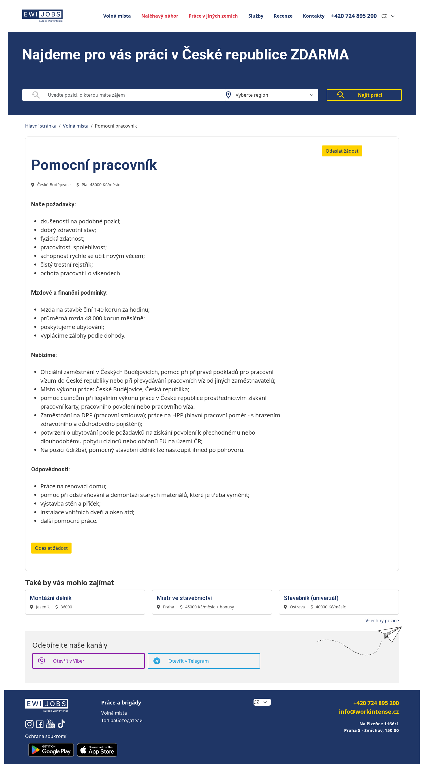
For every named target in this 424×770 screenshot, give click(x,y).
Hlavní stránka (41, 126)
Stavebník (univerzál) (311, 598)
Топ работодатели (121, 720)
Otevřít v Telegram (188, 661)
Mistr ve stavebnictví (184, 598)
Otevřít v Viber (69, 661)
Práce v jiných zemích (213, 16)
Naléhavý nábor (159, 16)
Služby (255, 16)
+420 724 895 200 (354, 16)
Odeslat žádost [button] (342, 151)
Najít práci (370, 95)
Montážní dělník (51, 598)
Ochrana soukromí (45, 736)
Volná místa (117, 16)
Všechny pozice (382, 620)
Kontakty (313, 16)
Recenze (283, 16)
